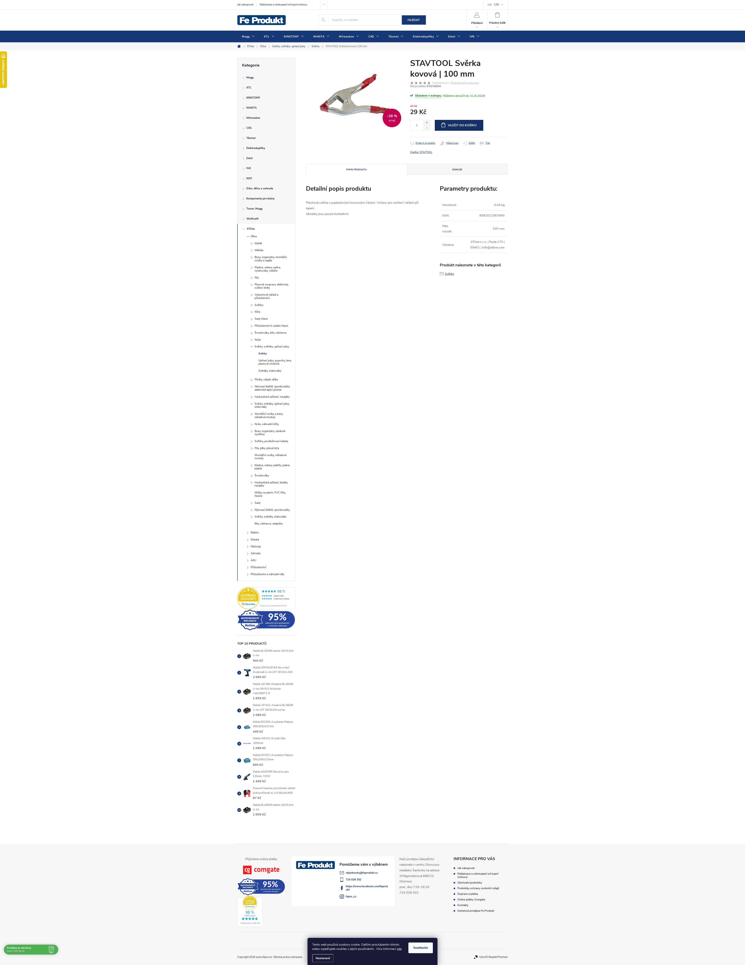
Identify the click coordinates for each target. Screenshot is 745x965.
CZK (496, 4)
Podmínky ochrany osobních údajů (478, 888)
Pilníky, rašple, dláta (266, 379)
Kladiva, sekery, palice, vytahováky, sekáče (268, 269)
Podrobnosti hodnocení (465, 83)
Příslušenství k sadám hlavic (271, 326)
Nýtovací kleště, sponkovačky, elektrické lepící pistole (272, 388)
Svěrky (262, 353)
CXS (249, 128)
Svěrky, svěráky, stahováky (270, 516)
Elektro (255, 532)
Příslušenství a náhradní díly (267, 574)
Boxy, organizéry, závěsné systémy (270, 432)
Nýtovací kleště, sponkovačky (272, 510)
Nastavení (323, 958)
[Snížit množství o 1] (427, 128)
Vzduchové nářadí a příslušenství (266, 296)
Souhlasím (420, 948)
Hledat (414, 20)
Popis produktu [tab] (356, 169)
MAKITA (251, 108)
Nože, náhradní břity (267, 424)
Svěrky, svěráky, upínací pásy (272, 346)
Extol (249, 158)
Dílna (254, 236)
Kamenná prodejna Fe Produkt (475, 911)
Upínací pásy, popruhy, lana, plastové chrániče (275, 362)
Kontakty (462, 905)
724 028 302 (353, 879)
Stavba (255, 539)
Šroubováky (262, 475)
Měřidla (259, 250)
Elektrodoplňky (255, 148)
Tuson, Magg (254, 208)
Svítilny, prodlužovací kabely (271, 441)
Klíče (257, 312)
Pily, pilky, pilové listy (267, 448)
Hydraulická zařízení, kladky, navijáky (271, 484)
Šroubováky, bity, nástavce (270, 333)
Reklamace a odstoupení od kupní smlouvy (283, 4)
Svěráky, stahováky (269, 371)
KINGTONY (253, 98)
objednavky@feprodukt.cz (362, 873)
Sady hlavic (261, 319)
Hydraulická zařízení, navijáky (272, 397)
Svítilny (259, 305)
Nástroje (256, 546)
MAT (249, 178)
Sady (258, 503)
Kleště (258, 243)
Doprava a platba (467, 894)
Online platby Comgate (471, 899)
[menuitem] (248, 37)
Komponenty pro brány (260, 198)
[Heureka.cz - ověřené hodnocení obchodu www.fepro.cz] (266, 598)
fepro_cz (351, 896)
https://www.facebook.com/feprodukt (367, 888)
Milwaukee (253, 118)
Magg (249, 77)
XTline (251, 229)
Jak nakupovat (245, 4)
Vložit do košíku (462, 125)
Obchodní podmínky (469, 883)
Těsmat (251, 138)
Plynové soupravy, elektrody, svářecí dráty (271, 286)
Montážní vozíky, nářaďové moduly (270, 456)
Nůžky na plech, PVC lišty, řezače (270, 494)
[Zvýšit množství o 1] (427, 122)
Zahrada (255, 553)
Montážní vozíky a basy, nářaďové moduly (269, 415)
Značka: (421, 152)
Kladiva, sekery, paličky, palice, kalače (272, 466)
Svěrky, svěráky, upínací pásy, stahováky (272, 405)
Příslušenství (258, 567)
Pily (257, 278)
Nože (258, 340)
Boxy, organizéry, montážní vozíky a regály (271, 258)
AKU (253, 560)
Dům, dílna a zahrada (259, 188)
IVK (248, 168)
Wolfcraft (252, 219)
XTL (248, 87)
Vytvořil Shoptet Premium (493, 957)
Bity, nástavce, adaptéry (269, 523)
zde (399, 949)
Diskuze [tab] (457, 169)
